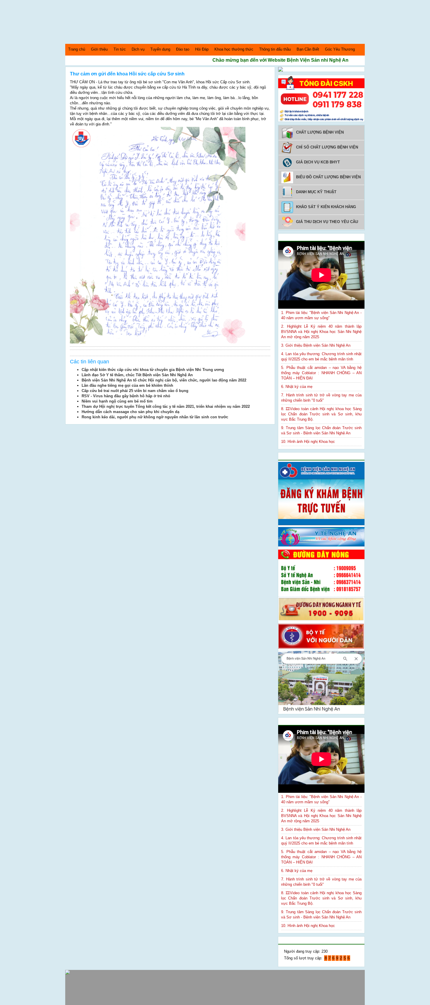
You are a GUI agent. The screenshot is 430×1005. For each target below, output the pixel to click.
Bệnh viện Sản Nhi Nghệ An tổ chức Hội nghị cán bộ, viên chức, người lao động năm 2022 (164, 380)
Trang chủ (76, 49)
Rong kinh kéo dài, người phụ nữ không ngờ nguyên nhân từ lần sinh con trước (155, 417)
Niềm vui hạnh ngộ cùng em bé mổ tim (117, 401)
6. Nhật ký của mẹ (296, 386)
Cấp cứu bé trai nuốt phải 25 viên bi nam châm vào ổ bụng (135, 390)
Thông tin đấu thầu (275, 49)
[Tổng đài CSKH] (321, 120)
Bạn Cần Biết (308, 49)
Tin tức (119, 49)
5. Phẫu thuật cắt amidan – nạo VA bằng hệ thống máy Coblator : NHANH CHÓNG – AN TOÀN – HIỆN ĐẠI (321, 372)
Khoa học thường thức (233, 49)
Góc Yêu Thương (340, 49)
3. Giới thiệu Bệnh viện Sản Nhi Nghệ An (315, 345)
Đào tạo (182, 49)
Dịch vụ (138, 49)
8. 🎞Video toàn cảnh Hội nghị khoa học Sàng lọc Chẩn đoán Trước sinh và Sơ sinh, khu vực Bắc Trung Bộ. (321, 414)
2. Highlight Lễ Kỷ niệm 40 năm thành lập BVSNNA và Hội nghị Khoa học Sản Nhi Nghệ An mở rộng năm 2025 (321, 331)
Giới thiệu (99, 49)
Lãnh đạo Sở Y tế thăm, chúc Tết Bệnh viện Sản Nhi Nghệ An (137, 375)
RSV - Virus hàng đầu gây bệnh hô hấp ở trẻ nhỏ (126, 396)
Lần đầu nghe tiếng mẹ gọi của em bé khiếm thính (127, 385)
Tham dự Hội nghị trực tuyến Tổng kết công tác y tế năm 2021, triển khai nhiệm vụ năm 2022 (166, 406)
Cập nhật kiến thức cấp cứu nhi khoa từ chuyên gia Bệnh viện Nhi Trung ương (153, 369)
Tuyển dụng (160, 49)
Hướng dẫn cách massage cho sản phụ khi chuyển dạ (130, 412)
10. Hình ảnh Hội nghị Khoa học (308, 441)
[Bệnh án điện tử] (280, 70)
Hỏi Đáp (202, 49)
